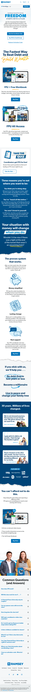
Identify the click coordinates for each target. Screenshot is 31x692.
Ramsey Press (14, 670)
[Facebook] (9, 674)
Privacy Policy (4, 690)
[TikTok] (13, 674)
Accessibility (23, 682)
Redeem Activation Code (15, 42)
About (19, 670)
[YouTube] (17, 674)
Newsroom (26, 668)
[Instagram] (21, 674)
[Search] (20, 2)
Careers (9, 668)
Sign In (24, 2)
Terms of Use (11, 690)
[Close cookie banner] (29, 686)
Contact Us (14, 668)
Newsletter (20, 668)
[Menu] (28, 2)
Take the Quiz (9, 171)
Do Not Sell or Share (9, 682)
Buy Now (26, 6)
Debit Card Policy (7, 680)
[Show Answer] (28, 589)
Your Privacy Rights (23, 680)
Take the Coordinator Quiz (15, 33)
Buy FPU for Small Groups (15, 38)
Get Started (4, 668)
